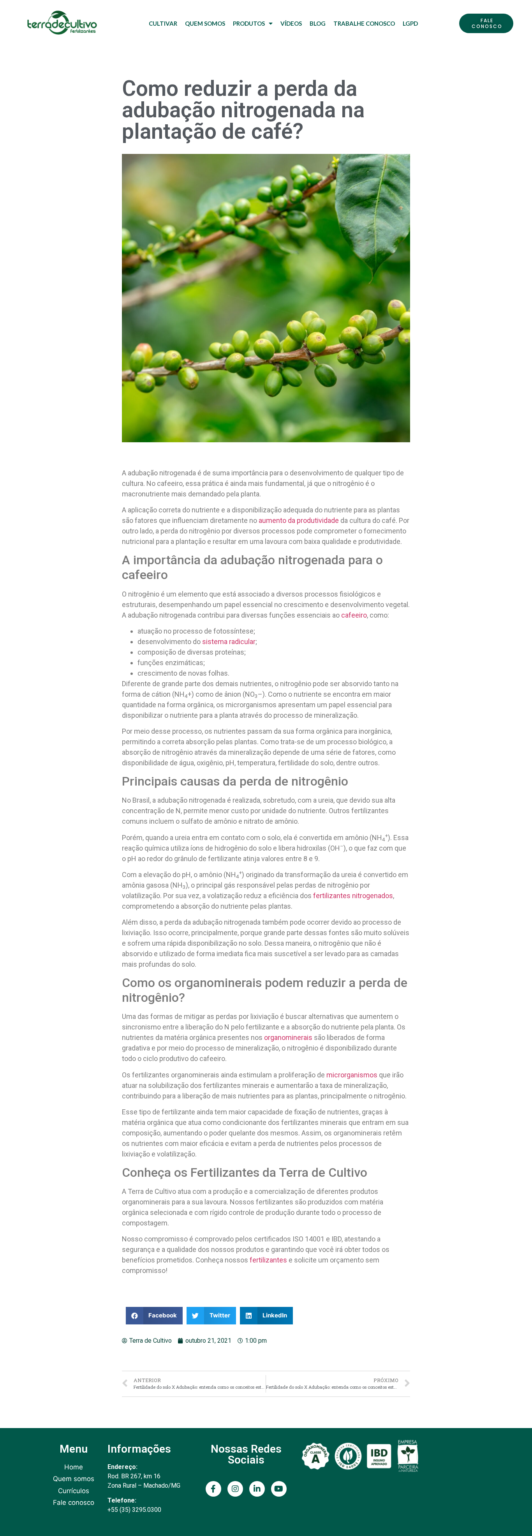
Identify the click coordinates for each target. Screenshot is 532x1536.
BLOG (318, 23)
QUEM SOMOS (205, 23)
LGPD (410, 23)
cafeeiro (354, 615)
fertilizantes (268, 1260)
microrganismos (351, 1075)
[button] (486, 23)
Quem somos (73, 1479)
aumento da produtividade (299, 520)
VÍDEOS (291, 23)
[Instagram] (235, 1489)
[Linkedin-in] (257, 1489)
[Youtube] (279, 1489)
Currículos (73, 1491)
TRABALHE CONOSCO (364, 23)
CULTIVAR (163, 23)
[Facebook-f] (213, 1489)
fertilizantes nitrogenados (353, 896)
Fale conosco (73, 1502)
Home (73, 1467)
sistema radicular (228, 641)
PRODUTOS (249, 23)
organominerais (288, 1037)
